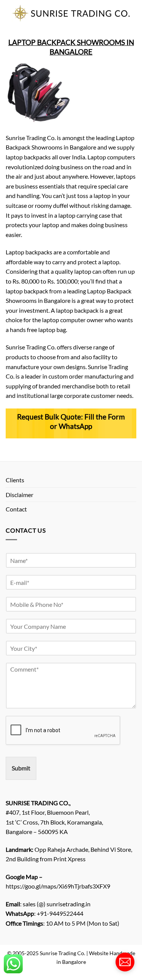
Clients (15, 479)
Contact (16, 509)
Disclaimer (19, 494)
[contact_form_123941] (124, 961)
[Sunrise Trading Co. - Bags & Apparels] (71, 13)
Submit (21, 768)
